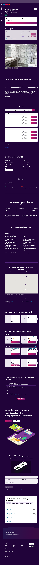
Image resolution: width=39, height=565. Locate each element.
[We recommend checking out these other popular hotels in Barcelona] (37, 312)
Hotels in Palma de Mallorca (10, 512)
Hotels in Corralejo (9, 520)
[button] (2, 4)
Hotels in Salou (8, 521)
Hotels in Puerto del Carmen (10, 513)
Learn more (28, 144)
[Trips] (1, 18)
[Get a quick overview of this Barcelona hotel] (37, 79)
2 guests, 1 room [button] (9, 20)
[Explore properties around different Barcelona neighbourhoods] (37, 331)
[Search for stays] (1, 9)
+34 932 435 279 (8, 13)
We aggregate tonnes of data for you (12, 534)
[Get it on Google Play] (31, 544)
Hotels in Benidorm (9, 508)
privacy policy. (21, 489)
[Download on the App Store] (31, 546)
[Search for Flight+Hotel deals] (1, 13)
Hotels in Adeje (8, 509)
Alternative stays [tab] (15, 503)
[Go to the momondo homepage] (6, 4)
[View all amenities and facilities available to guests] (37, 157)
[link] (15, 342)
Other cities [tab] (8, 503)
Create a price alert (18, 394)
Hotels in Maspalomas (9, 517)
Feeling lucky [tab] (22, 503)
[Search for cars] (1, 11)
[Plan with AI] (1, 15)
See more (35, 334)
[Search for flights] (1, 7)
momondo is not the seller (10, 532)
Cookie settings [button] (7, 147)
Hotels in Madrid (8, 516)
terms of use (16, 489)
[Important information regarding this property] (37, 203)
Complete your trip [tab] (29, 503)
